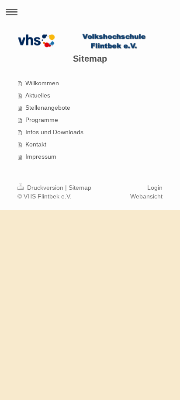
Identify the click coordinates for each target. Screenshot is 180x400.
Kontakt (35, 144)
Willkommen (42, 83)
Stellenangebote (47, 107)
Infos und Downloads (54, 132)
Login (155, 187)
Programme (41, 119)
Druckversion (45, 187)
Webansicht (146, 196)
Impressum (40, 156)
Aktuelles (37, 95)
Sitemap (80, 187)
